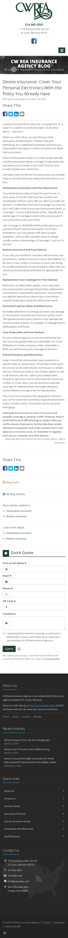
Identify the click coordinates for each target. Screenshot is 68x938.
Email (7, 575)
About (15, 716)
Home (6, 716)
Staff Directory (12, 836)
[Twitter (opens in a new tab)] (10, 114)
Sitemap (37, 716)
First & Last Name (14, 563)
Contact (26, 716)
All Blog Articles (15, 494)
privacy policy (52, 658)
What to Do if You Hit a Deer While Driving (26, 751)
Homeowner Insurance (19, 510)
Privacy (46, 922)
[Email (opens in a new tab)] (22, 114)
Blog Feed (12, 482)
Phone (8, 588)
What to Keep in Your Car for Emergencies (27, 741)
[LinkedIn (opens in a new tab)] (16, 114)
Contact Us (10, 798)
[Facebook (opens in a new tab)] (34, 41)
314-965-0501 (15, 870)
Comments (9, 613)
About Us (9, 791)
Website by (13, 926)
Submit (9, 649)
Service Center (12, 806)
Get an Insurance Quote (17, 821)
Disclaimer (59, 922)
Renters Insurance (16, 516)
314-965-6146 (15, 875)
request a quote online (43, 705)
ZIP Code (9, 601)
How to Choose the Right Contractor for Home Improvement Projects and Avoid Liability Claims (30, 762)
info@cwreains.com (18, 881)
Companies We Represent (18, 828)
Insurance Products (15, 813)
